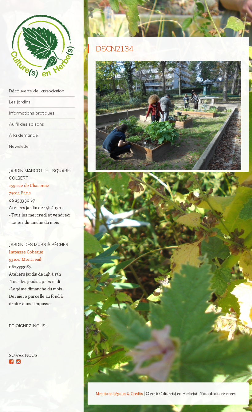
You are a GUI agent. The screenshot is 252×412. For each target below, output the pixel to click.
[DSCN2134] (168, 168)
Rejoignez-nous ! (28, 326)
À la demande (23, 135)
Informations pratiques (31, 113)
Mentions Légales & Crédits (119, 393)
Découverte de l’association (36, 91)
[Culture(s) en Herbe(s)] (42, 46)
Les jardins (19, 102)
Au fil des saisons (26, 124)
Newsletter (19, 146)
